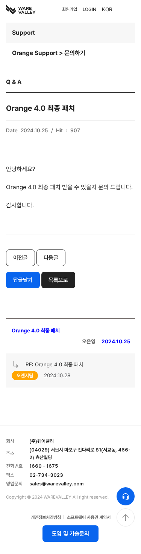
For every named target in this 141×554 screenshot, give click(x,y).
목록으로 (58, 280)
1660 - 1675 (43, 466)
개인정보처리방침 (46, 517)
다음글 (51, 257)
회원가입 (69, 9)
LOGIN (89, 9)
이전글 (20, 257)
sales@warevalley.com (56, 484)
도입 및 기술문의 (70, 533)
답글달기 (23, 280)
